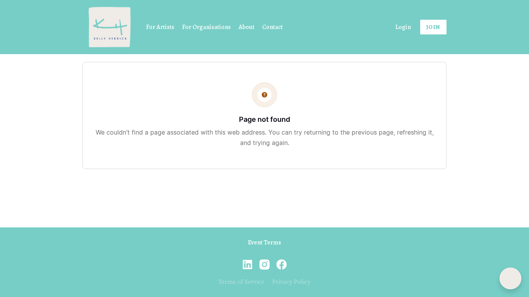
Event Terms (264, 242)
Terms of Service (241, 282)
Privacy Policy (291, 282)
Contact (272, 27)
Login (403, 27)
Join (433, 27)
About (246, 27)
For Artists (160, 27)
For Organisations (206, 27)
